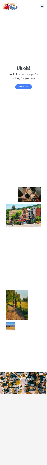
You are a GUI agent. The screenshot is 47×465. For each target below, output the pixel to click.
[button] (42, 6)
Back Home (23, 87)
